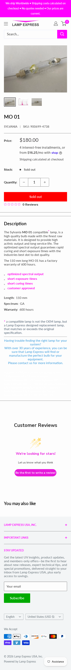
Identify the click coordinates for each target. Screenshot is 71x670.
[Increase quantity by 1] (45, 182)
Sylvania (10, 126)
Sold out (35, 197)
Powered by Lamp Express (20, 661)
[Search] (62, 34)
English (10, 616)
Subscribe (17, 598)
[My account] (56, 23)
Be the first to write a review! (35, 473)
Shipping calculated (33, 159)
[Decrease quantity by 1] (24, 182)
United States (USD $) (41, 616)
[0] (63, 23)
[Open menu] (6, 23)
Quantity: (10, 182)
